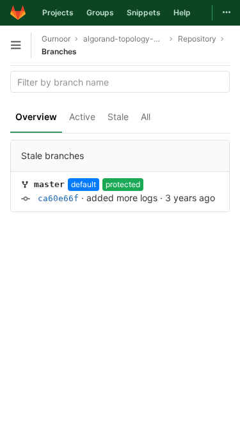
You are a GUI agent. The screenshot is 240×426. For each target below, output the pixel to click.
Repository (197, 38)
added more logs (121, 197)
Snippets (144, 12)
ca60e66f (58, 198)
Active (82, 116)
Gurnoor (56, 38)
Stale (118, 116)
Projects (58, 12)
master (49, 184)
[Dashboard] (18, 12)
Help (182, 12)
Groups (100, 12)
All (145, 116)
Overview (36, 116)
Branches (59, 51)
